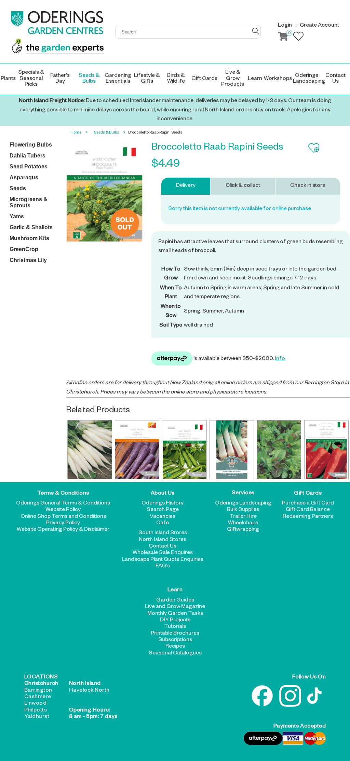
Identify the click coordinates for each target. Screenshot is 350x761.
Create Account (319, 26)
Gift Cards (308, 494)
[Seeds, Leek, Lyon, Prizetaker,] (232, 449)
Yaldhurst (37, 717)
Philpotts (35, 711)
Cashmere (37, 697)
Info (280, 359)
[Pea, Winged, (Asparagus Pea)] (184, 449)
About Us (163, 494)
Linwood (35, 704)
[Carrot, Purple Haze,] (137, 449)
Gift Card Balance (308, 510)
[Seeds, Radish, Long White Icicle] (89, 449)
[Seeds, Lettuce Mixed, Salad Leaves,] (279, 449)
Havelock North (89, 691)
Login (285, 26)
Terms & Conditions (63, 494)
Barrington (38, 691)
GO (255, 31)
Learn (175, 590)
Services (243, 494)
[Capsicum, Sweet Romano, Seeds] (326, 449)
